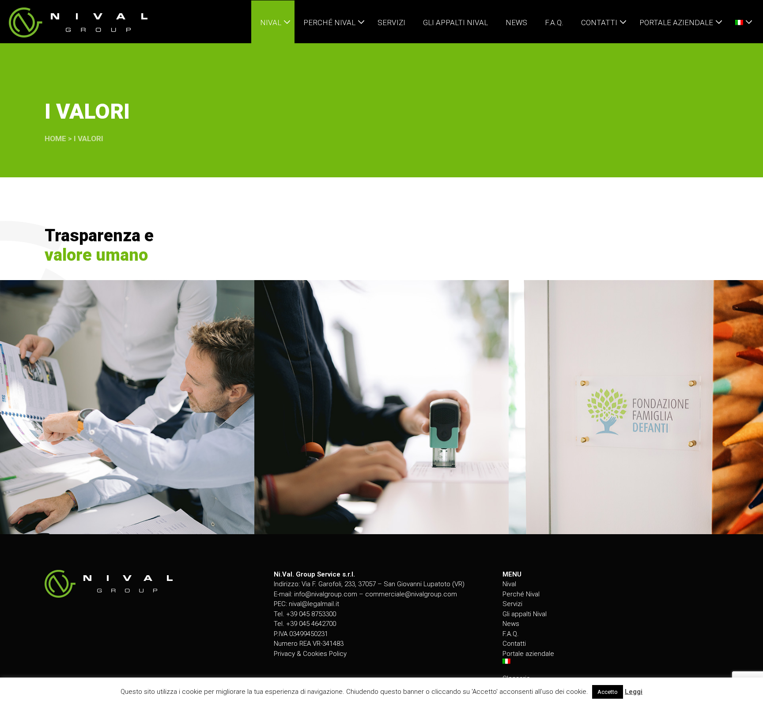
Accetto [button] (607, 692)
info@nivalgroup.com (325, 594)
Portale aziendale (528, 654)
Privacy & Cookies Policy (310, 654)
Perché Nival (521, 594)
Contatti (514, 644)
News (510, 624)
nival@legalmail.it (314, 604)
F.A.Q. (510, 634)
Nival (509, 584)
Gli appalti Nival (524, 614)
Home (55, 138)
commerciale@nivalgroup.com (411, 594)
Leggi (633, 692)
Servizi (512, 604)
